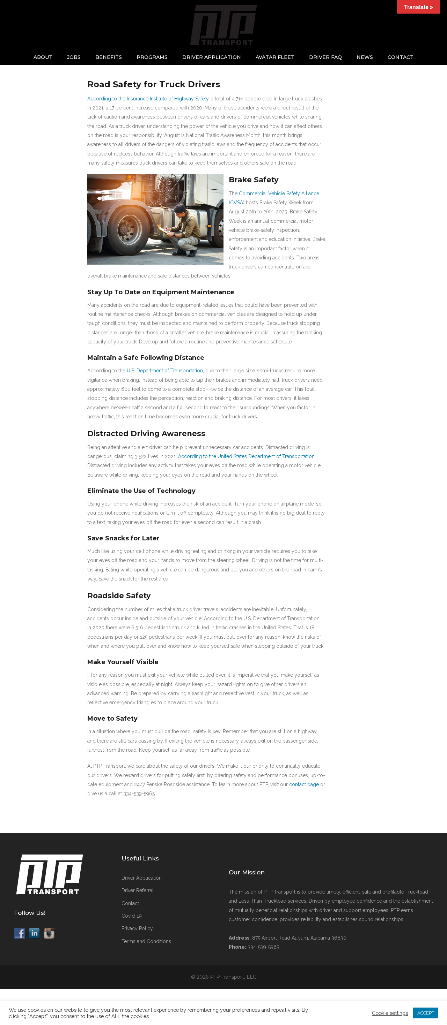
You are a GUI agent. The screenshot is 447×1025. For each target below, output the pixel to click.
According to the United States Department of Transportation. (247, 456)
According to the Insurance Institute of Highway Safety (147, 98)
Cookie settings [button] (390, 1013)
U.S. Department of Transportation (165, 370)
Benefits (108, 57)
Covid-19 (132, 916)
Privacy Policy (137, 928)
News (365, 57)
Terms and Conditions (146, 941)
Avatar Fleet (275, 57)
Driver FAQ (325, 57)
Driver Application (211, 57)
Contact (400, 57)
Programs (152, 57)
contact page (304, 784)
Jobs (74, 57)
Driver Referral (138, 890)
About (43, 57)
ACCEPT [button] (425, 1013)
